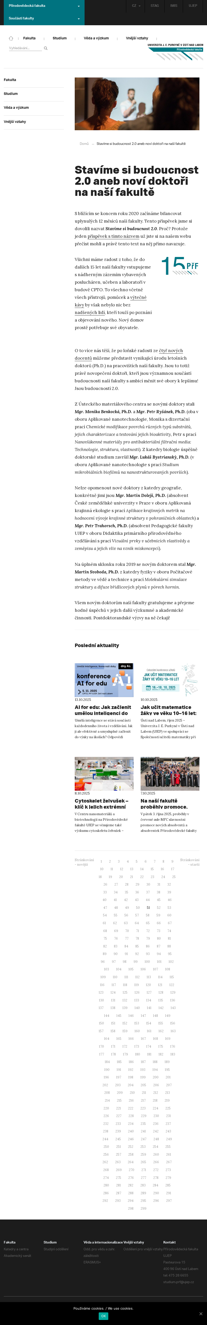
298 (131, 1208)
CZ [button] (134, 6)
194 (155, 1070)
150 (101, 1023)
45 (159, 900)
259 (143, 1154)
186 (131, 1062)
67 (170, 923)
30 (148, 884)
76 (116, 938)
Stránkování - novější (84, 862)
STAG (155, 6)
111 (126, 977)
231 (168, 1116)
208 (107, 1093)
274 (106, 1178)
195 (167, 1070)
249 (169, 1139)
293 (118, 1201)
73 (158, 931)
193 (142, 1070)
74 (169, 931)
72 (148, 931)
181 (149, 1054)
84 (126, 946)
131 (113, 1000)
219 (167, 1100)
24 (163, 877)
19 (110, 877)
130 (101, 1000)
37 (148, 892)
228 (131, 1116)
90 (116, 954)
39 (169, 892)
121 (160, 985)
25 (174, 877)
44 (148, 900)
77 (126, 938)
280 (106, 1185)
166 (131, 1039)
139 (124, 1008)
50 (138, 908)
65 (148, 923)
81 (169, 938)
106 (143, 969)
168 (155, 1039)
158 (113, 1031)
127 (149, 992)
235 (143, 1124)
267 (169, 1162)
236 (156, 1124)
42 (126, 900)
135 (160, 1000)
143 (173, 1008)
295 (143, 1201)
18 (100, 877)
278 (156, 1178)
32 (169, 884)
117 (114, 985)
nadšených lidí (90, 312)
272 (156, 1170)
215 (119, 1100)
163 (173, 1031)
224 (155, 1108)
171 (113, 1046)
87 (158, 946)
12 (121, 869)
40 (104, 900)
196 (106, 1077)
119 (136, 985)
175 (160, 1046)
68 (105, 931)
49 (127, 908)
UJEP (193, 6)
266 (156, 1162)
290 (156, 1193)
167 (143, 1039)
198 (130, 1077)
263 (118, 1162)
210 (132, 1093)
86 (148, 946)
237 (168, 1124)
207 (169, 1085)
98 (124, 962)
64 (137, 923)
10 (102, 869)
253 (143, 1147)
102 (171, 962)
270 (131, 1170)
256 (106, 1154)
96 (103, 962)
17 (172, 869)
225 (168, 1108)
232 (106, 1124)
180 (137, 1054)
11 (112, 869)
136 (172, 1000)
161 (149, 1031)
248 (156, 1139)
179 (125, 1054)
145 (118, 1016)
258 (131, 1154)
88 (169, 946)
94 (159, 954)
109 (103, 977)
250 (106, 1147)
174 (148, 1046)
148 (155, 1016)
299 (143, 1208)
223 (143, 1108)
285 (168, 1185)
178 (113, 1054)
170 (101, 1046)
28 (126, 884)
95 (170, 954)
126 (137, 992)
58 (147, 915)
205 (143, 1085)
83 (115, 946)
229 (143, 1116)
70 (127, 931)
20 (121, 877)
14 (142, 869)
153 (136, 1023)
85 (137, 946)
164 (106, 1039)
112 (137, 977)
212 (155, 1093)
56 (126, 915)
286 (106, 1193)
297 (169, 1201)
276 (131, 1178)
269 (119, 1170)
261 (168, 1154)
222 (130, 1108)
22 (142, 877)
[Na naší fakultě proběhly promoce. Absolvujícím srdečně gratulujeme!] (170, 774)
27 (116, 884)
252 (130, 1147)
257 (118, 1154)
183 (172, 1054)
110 (115, 977)
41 (115, 900)
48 (116, 908)
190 (107, 1070)
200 (156, 1077)
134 (148, 1000)
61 (104, 923)
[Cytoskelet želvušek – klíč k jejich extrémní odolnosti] (104, 774)
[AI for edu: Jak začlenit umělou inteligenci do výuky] (104, 680)
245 (118, 1139)
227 (118, 1116)
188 (155, 1062)
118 (125, 985)
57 (137, 915)
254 (155, 1147)
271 (143, 1170)
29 (137, 884)
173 (136, 1046)
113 (149, 977)
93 (148, 954)
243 (168, 1131)
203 (118, 1085)
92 (137, 954)
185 (119, 1062)
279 (168, 1178)
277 (143, 1178)
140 (137, 1008)
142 (161, 1008)
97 (114, 962)
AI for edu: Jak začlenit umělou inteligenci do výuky (103, 713)
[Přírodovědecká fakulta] (11, 38)
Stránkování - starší (189, 862)
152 (124, 1023)
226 (106, 1116)
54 (105, 915)
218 (155, 1100)
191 (119, 1070)
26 (105, 884)
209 (120, 1093)
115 (172, 977)
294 (131, 1201)
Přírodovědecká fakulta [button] (27, 6)
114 (160, 977)
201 (168, 1077)
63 (126, 923)
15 (152, 869)
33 (105, 892)
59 (158, 915)
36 (137, 892)
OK (103, 1316)
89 (105, 954)
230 (156, 1116)
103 (106, 969)
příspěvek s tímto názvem (113, 236)
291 (168, 1193)
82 (105, 946)
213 (167, 1093)
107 (155, 969)
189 (167, 1062)
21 (131, 877)
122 (171, 985)
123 (101, 992)
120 (148, 985)
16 (162, 869)
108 (167, 969)
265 (143, 1162)
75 (105, 938)
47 (105, 908)
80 (159, 938)
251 (118, 1147)
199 (143, 1077)
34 (116, 892)
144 (106, 1016)
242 (156, 1131)
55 (115, 915)
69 (116, 931)
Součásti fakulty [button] (21, 19)
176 (172, 1046)
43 (137, 900)
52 (159, 908)
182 (161, 1054)
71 (137, 931)
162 (161, 1031)
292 (105, 1201)
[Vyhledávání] (46, 48)
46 (170, 900)
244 (105, 1139)
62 (115, 923)
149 (167, 1016)
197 (118, 1077)
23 (152, 877)
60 (169, 915)
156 (172, 1023)
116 (102, 985)
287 (118, 1193)
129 (172, 992)
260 (156, 1154)
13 (131, 869)
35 (126, 892)
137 (101, 1008)
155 (160, 1023)
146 (131, 1016)
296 (156, 1201)
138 (113, 1008)
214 (107, 1100)
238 (105, 1131)
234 (131, 1124)
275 (118, 1178)
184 (107, 1062)
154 (148, 1023)
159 (124, 1031)
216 (131, 1100)
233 (118, 1124)
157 (101, 1031)
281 (118, 1185)
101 (159, 962)
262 (105, 1162)
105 (131, 969)
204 (131, 1085)
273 (168, 1170)
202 (105, 1085)
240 (131, 1131)
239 (118, 1131)
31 (158, 884)
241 (143, 1131)
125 (125, 992)
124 (113, 992)
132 (124, 1000)
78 (137, 938)
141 (149, 1008)
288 (131, 1193)
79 (148, 938)
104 (118, 969)
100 (147, 962)
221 (118, 1108)
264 (131, 1162)
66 (159, 923)
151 (113, 1023)
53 (169, 908)
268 (106, 1170)
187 (143, 1062)
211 (144, 1093)
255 (168, 1147)
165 (118, 1039)
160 (137, 1031)
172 (124, 1046)
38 (158, 892)
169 (167, 1039)
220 (106, 1108)
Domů (84, 144)
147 (143, 1016)
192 (130, 1070)
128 (161, 992)
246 (131, 1139)
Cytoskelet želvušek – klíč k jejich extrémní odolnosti (101, 807)
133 (136, 1000)
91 (126, 954)
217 (143, 1100)
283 (143, 1185)
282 (130, 1185)
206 (156, 1085)
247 (143, 1139)
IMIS (173, 6)
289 (143, 1193)
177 (101, 1054)
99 (136, 962)
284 (155, 1185)
